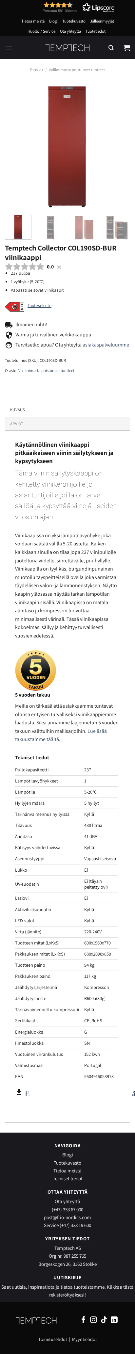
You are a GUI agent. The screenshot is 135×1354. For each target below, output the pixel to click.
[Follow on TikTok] (104, 1320)
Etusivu (36, 70)
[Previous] (16, 146)
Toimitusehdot (52, 1339)
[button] (66, 7)
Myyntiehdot (84, 1339)
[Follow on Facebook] (83, 1320)
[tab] (67, 423)
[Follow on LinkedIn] (114, 1320)
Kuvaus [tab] (17, 409)
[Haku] (111, 47)
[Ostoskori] (127, 47)
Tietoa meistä (33, 21)
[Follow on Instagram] (93, 1320)
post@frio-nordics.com (67, 1217)
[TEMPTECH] (67, 47)
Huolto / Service (41, 31)
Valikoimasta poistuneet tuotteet (77, 70)
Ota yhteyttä (70, 31)
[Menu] (9, 48)
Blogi (53, 21)
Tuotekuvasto (74, 21)
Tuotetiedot (96, 31)
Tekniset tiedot (68, 1178)
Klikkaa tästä (120, 1286)
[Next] (119, 146)
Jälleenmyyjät (102, 21)
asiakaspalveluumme (106, 344)
